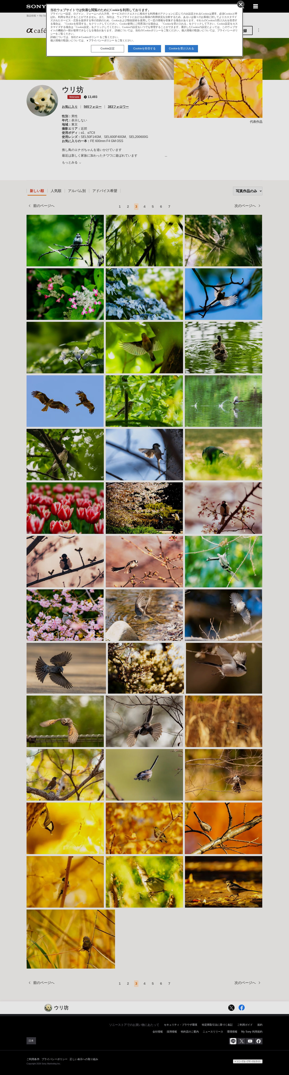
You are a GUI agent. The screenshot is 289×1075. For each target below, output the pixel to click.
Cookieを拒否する (144, 48)
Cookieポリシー (90, 37)
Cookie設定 (107, 48)
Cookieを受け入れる (181, 48)
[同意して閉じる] (240, 4)
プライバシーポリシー (101, 40)
